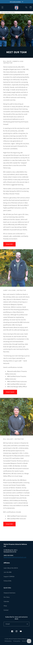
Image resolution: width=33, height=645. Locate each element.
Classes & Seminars (9, 593)
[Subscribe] (27, 624)
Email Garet (10, 392)
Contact (6, 610)
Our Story (7, 597)
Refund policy (8, 641)
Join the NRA (8, 572)
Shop (5, 606)
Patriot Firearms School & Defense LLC (18, 638)
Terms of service (26, 641)
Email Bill (9, 244)
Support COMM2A (9, 576)
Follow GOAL (7, 581)
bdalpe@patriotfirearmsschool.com (15, 557)
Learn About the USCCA (11, 568)
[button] (2, 7)
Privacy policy (16, 641)
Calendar (6, 601)
